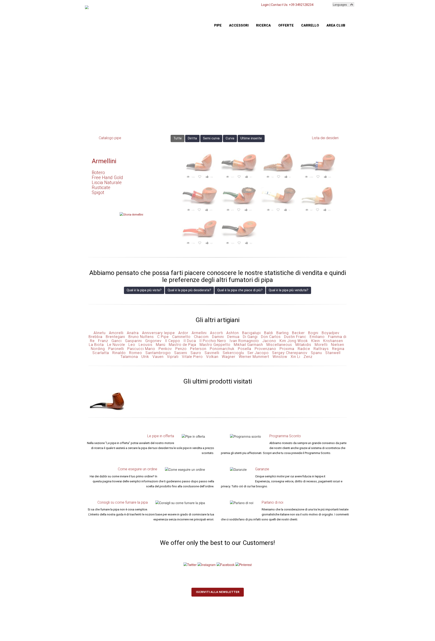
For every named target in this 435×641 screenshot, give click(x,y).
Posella (244, 349)
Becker (298, 333)
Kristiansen (333, 341)
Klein (315, 341)
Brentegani (115, 337)
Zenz (308, 356)
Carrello (310, 25)
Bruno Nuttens (141, 337)
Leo (131, 344)
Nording (98, 349)
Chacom (201, 337)
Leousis (145, 344)
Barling (282, 333)
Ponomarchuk (222, 349)
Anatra (133, 333)
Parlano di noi (272, 502)
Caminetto (181, 337)
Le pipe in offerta (160, 436)
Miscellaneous (279, 344)
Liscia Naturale (107, 182)
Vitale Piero (192, 356)
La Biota (96, 344)
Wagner (228, 356)
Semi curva (211, 138)
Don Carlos (271, 337)
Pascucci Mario (141, 349)
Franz (103, 341)
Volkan (212, 356)
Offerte (286, 25)
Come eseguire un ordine (137, 469)
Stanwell (333, 353)
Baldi (268, 333)
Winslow (280, 356)
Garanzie (262, 469)
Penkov (165, 349)
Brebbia (95, 337)
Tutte (177, 138)
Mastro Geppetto (215, 344)
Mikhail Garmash (248, 344)
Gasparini (133, 341)
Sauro (196, 353)
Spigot (98, 192)
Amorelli (116, 333)
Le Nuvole (116, 344)
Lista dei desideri (325, 138)
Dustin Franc (295, 337)
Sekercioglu (233, 353)
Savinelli (212, 353)
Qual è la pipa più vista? (144, 290)
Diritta (192, 138)
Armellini (104, 161)
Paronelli (116, 349)
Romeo (135, 353)
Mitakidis (303, 344)
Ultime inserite (251, 138)
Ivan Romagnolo (244, 341)
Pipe (218, 25)
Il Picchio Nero (212, 341)
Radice (304, 349)
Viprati (173, 356)
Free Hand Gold (107, 177)
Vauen (158, 356)
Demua (233, 337)
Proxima (287, 349)
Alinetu (100, 333)
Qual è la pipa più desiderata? (189, 290)
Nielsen (337, 344)
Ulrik (145, 356)
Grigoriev (153, 341)
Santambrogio (158, 353)
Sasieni (180, 353)
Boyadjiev (330, 333)
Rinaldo (119, 353)
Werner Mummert (254, 356)
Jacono (269, 341)
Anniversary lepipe (158, 333)
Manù (160, 344)
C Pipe (163, 337)
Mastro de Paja (182, 344)
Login (265, 5)
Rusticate (101, 187)
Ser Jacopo (258, 353)
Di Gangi (250, 337)
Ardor (183, 333)
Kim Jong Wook (294, 341)
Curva (230, 138)
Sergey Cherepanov (289, 353)
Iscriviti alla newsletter (217, 592)
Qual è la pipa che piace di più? (240, 290)
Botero (98, 172)
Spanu (316, 353)
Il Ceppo (172, 341)
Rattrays (321, 349)
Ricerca (263, 25)
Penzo (181, 349)
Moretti (321, 344)
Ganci (116, 341)
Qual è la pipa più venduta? (288, 290)
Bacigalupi (251, 333)
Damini (218, 337)
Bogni (313, 333)
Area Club (335, 25)
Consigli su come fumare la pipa (122, 502)
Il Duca (190, 341)
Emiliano (317, 337)
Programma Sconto (285, 436)
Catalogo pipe (110, 138)
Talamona (129, 356)
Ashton (232, 333)
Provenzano (265, 349)
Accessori (239, 25)
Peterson (198, 349)
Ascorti (216, 333)
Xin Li (295, 356)
